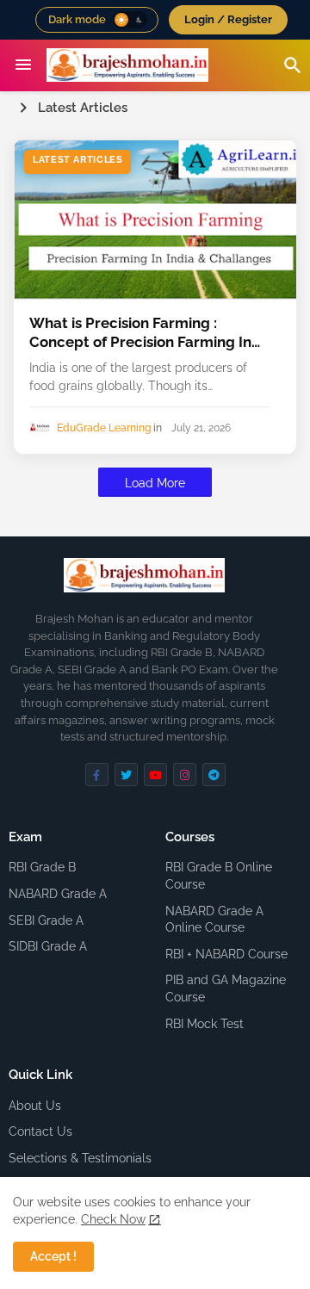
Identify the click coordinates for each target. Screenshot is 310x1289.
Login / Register (228, 19)
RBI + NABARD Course (226, 954)
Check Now (113, 1219)
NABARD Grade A (58, 894)
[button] (130, 19)
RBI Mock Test (204, 1024)
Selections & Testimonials (80, 1158)
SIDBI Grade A (48, 946)
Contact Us (40, 1131)
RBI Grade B (42, 867)
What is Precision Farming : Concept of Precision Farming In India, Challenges (140, 333)
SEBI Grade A (46, 920)
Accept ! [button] (53, 1256)
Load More (155, 483)
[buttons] (96, 774)
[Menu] (23, 65)
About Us (35, 1105)
